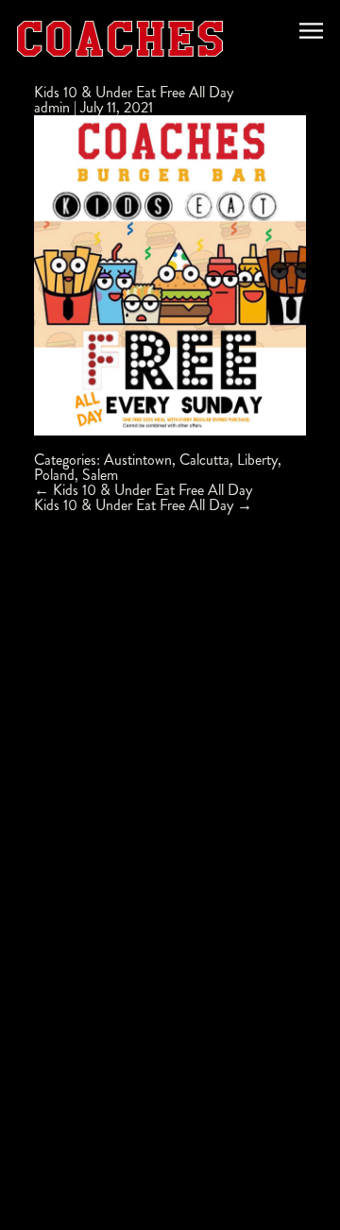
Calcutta (204, 459)
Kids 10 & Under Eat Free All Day (133, 92)
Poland (54, 475)
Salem (100, 475)
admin (52, 107)
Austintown (138, 459)
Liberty (257, 459)
